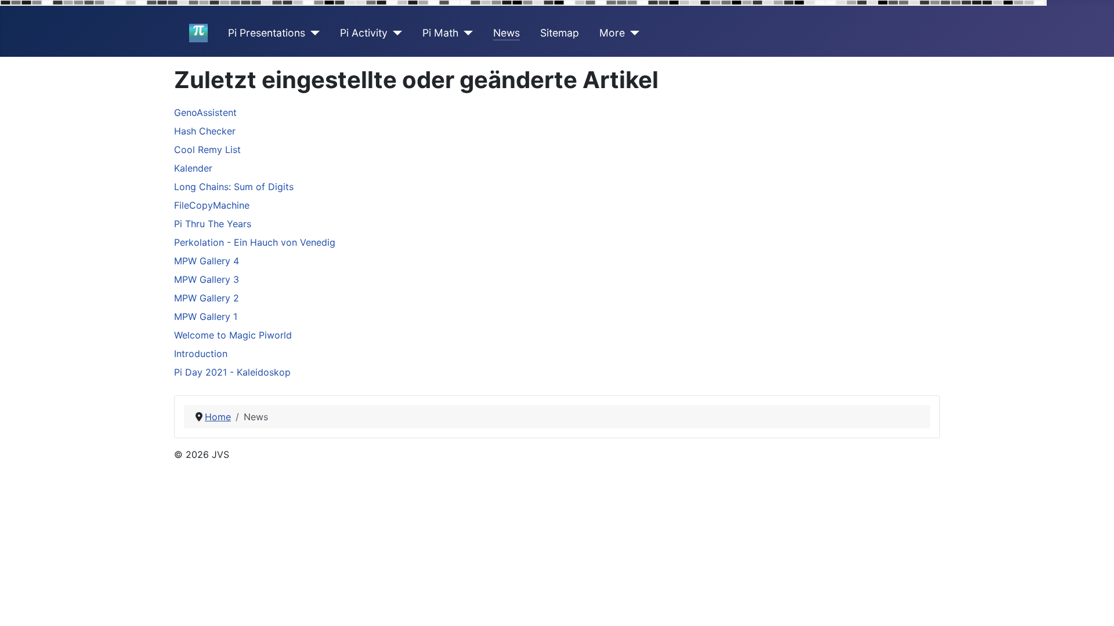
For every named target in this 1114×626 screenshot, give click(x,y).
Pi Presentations (266, 33)
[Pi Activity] (395, 33)
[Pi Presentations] (312, 33)
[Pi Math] (465, 33)
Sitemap (559, 33)
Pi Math (440, 33)
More (612, 33)
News (506, 33)
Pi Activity (364, 33)
